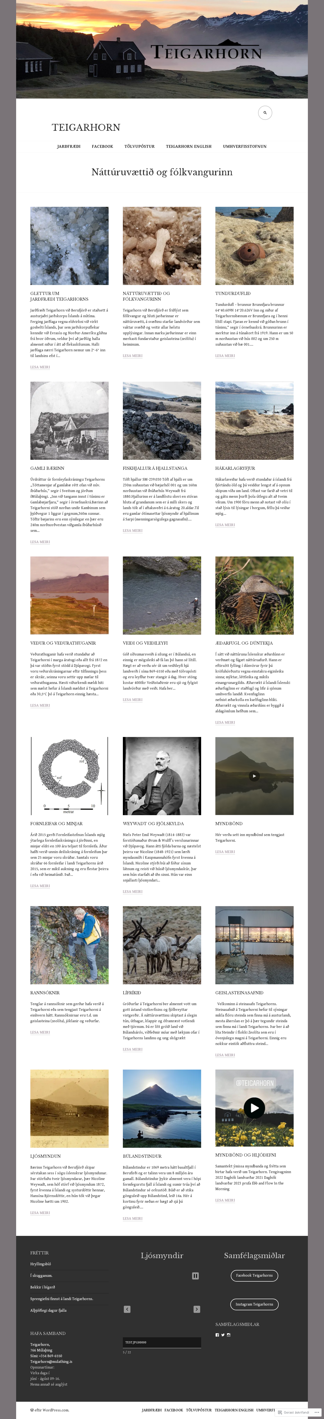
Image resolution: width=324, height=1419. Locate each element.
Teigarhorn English (189, 146)
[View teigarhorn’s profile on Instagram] (229, 1335)
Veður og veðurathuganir (63, 643)
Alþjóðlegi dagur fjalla (48, 1310)
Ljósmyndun (45, 1156)
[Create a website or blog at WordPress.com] (32, 1410)
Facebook (102, 146)
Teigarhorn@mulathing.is (51, 1362)
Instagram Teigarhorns (254, 1304)
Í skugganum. (41, 1276)
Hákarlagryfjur (235, 468)
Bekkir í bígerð (42, 1287)
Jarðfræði (68, 146)
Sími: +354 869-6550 (46, 1356)
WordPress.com (55, 1410)
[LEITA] (265, 113)
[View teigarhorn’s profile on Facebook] (217, 1335)
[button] (127, 1309)
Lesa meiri (40, 367)
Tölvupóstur (140, 146)
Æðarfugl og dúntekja (244, 643)
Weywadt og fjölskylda (153, 823)
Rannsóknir (45, 992)
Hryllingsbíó (40, 1264)
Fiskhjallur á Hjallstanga (155, 468)
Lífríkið (132, 992)
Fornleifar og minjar (56, 823)
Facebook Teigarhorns (254, 1275)
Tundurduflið (233, 293)
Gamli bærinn (47, 468)
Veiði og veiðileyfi (145, 643)
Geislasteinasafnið (239, 992)
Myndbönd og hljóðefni (245, 1155)
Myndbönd (229, 823)
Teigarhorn (86, 127)
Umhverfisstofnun (245, 146)
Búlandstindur (142, 1156)
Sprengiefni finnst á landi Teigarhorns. (61, 1299)
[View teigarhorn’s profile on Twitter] (223, 1335)
